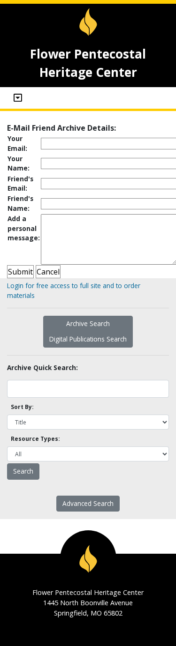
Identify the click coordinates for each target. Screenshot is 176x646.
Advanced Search (88, 503)
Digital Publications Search (88, 338)
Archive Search (88, 323)
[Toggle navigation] (18, 98)
